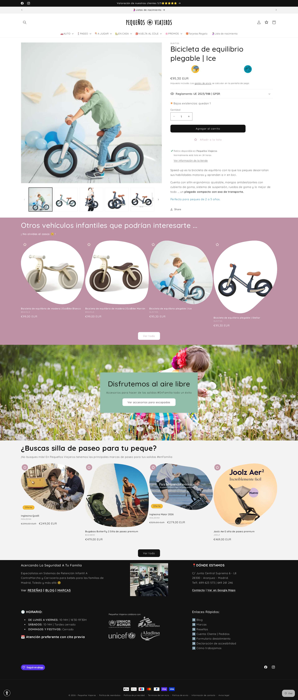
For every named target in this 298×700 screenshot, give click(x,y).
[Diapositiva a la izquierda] (24, 199)
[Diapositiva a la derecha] (158, 199)
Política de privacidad (134, 695)
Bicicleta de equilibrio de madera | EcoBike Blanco (51, 308)
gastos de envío (203, 83)
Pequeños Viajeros (87, 695)
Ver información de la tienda (191, 160)
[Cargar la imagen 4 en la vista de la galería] (117, 199)
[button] (24, 22)
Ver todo (149, 335)
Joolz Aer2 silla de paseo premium (234, 531)
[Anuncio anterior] (21, 10)
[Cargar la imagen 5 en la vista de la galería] (142, 199)
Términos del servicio (158, 695)
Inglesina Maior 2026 (161, 514)
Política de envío (180, 695)
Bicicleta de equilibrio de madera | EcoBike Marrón (115, 308)
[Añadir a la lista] (25, 244)
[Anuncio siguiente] (276, 10)
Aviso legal (224, 695)
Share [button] (177, 209)
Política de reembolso (109, 695)
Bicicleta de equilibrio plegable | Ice (170, 308)
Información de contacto (203, 695)
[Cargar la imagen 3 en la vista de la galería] (91, 199)
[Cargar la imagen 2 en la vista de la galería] (66, 199)
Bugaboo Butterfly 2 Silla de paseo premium (111, 531)
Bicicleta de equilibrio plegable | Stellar (237, 317)
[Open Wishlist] (266, 22)
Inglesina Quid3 (30, 515)
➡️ (194, 619)
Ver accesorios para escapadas (149, 402)
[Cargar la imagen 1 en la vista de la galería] (40, 199)
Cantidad (175, 109)
